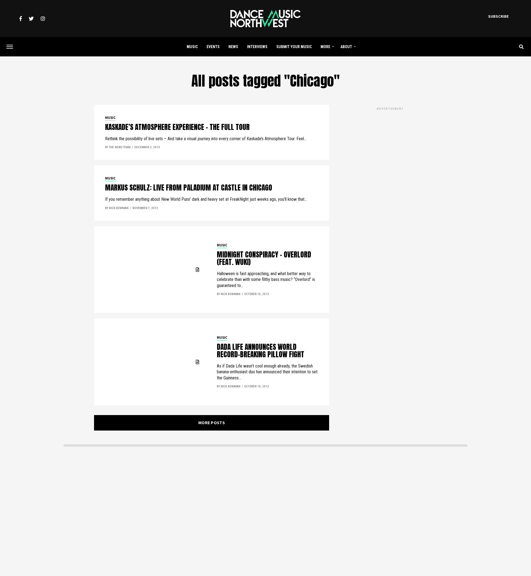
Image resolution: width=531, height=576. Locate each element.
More (325, 47)
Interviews (257, 47)
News (233, 47)
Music (192, 47)
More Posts (211, 423)
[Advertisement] (390, 150)
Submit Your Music (294, 47)
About (346, 47)
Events (213, 47)
